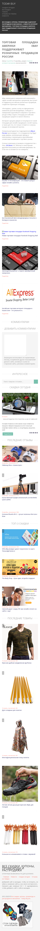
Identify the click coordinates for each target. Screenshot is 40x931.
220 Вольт (9, 145)
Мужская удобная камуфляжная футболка (16, 663)
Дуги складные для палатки (12, 710)
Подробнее (5, 186)
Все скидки (6, 10)
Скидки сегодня (8, 8)
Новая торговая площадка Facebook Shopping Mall (20, 236)
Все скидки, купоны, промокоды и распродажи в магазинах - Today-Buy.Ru (18, 897)
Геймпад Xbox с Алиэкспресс (12, 465)
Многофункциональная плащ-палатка (15, 757)
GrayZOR (9, 61)
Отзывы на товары (9, 14)
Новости (5, 16)
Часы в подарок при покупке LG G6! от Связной (20, 419)
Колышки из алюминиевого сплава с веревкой (18, 854)
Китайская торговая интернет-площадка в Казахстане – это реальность (17, 309)
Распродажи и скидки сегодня (16, 395)
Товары (5, 12)
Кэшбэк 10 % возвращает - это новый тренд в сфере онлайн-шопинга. (18, 182)
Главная (6, 877)
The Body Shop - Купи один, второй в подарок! (18, 578)
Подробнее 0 (8, 434)
